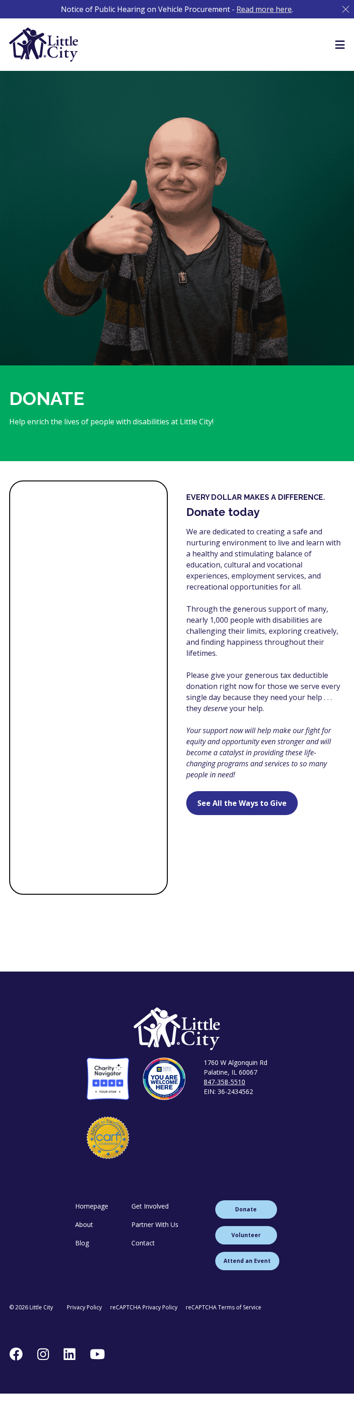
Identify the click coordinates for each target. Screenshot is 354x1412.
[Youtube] (97, 1354)
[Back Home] (43, 45)
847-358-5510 (224, 1081)
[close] (345, 9)
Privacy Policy (84, 1307)
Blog (82, 1242)
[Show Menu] (340, 44)
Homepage (91, 1206)
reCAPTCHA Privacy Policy (143, 1307)
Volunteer (246, 1235)
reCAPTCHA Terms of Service (223, 1307)
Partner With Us (154, 1224)
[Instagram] (43, 1354)
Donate (246, 1209)
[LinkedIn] (69, 1354)
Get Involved (150, 1206)
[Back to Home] (177, 1028)
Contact (143, 1242)
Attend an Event (247, 1261)
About (84, 1224)
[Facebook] (16, 1354)
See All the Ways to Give (242, 803)
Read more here (264, 9)
